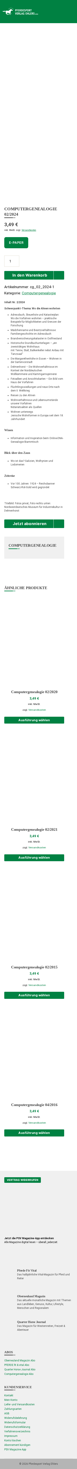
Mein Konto (10, 1399)
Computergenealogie (39, 293)
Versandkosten (29, 230)
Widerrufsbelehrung (15, 1417)
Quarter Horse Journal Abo (19, 1369)
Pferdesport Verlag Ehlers (43, 1463)
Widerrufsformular (15, 1422)
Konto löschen (12, 1440)
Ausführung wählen (34, 720)
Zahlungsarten (13, 1408)
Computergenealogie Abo (18, 1374)
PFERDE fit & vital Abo (16, 1365)
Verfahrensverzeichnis (17, 1431)
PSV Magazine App (15, 1449)
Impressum (11, 1435)
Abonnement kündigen (17, 1444)
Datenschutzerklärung (17, 1426)
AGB (6, 1413)
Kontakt (8, 1395)
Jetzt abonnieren (30, 523)
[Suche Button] (49, 11)
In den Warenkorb (29, 275)
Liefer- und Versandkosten (19, 1404)
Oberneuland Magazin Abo (19, 1360)
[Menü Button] (66, 11)
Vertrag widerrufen (22, 1180)
